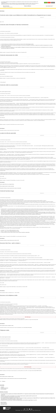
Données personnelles (26, 410)
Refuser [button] (49, 2)
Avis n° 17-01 (2, 21)
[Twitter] (24, 409)
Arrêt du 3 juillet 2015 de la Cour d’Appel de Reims (7, 184)
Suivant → (4, 381)
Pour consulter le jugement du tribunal (5, 91)
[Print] (31, 409)
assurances (19, 327)
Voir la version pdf (3, 82)
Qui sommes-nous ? (4, 404)
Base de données (3, 402)
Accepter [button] (46, 2)
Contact (33, 410)
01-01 (16, 292)
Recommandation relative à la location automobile (7, 186)
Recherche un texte (37, 410)
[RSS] (27, 409)
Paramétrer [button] (53, 2)
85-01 (18, 292)
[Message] (29, 409)
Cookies (31, 410)
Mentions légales (18, 410)
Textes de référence (4, 403)
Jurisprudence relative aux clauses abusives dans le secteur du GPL (9, 240)
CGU (21, 410)
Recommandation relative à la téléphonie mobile (6, 325)
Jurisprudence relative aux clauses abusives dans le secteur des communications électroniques (13, 378)
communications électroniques (27, 327)
